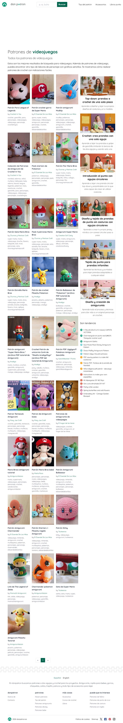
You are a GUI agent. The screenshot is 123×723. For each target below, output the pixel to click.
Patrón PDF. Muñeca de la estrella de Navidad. (97, 364)
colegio (71, 178)
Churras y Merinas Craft (67, 169)
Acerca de (11, 697)
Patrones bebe (40, 710)
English (66, 678)
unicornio (35, 375)
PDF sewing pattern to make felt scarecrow (95, 358)
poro (23, 117)
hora (24, 186)
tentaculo (25, 424)
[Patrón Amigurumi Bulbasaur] (67, 451)
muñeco (11, 181)
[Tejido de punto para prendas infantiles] (97, 249)
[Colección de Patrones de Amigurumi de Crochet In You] (19, 148)
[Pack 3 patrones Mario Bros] (43, 213)
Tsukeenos (62, 531)
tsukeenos (69, 537)
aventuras (11, 188)
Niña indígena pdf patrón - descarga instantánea (97, 370)
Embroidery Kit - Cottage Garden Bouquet (96, 395)
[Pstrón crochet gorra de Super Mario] (43, 89)
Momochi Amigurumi (18, 593)
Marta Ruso (38, 473)
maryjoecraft (13, 433)
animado (65, 244)
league (22, 183)
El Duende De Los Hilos (43, 114)
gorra (34, 117)
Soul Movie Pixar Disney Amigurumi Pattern (97, 346)
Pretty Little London (90, 387)
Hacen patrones (41, 697)
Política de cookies (83, 719)
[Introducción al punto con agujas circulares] (97, 163)
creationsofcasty (62, 246)
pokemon (66, 117)
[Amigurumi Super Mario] (67, 213)
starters (35, 550)
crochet (10, 117)
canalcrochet (13, 487)
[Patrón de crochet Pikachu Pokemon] (43, 272)
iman (21, 244)
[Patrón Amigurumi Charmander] (19, 510)
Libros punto (115, 4)
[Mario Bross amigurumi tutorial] (19, 451)
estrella (34, 246)
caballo (39, 368)
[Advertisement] (61, 27)
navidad (11, 179)
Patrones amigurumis (43, 703)
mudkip (59, 117)
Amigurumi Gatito (90, 341)
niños (66, 178)
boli (16, 244)
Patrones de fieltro (97, 697)
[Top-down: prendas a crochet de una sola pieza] (97, 86)
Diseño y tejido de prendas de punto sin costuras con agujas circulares (98, 222)
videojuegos (21, 120)
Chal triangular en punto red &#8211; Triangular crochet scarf (97, 337)
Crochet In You (15, 114)
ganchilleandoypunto (64, 369)
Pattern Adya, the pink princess (95, 354)
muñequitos (36, 484)
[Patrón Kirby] (67, 510)
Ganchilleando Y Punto (67, 359)
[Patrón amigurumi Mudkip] (67, 89)
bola (25, 181)
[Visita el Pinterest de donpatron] (110, 719)
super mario (60, 173)
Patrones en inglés (97, 707)
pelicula (10, 652)
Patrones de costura (97, 703)
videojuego (12, 122)
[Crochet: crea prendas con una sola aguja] (97, 123)
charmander (12, 547)
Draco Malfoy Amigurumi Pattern (96, 350)
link (9, 596)
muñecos (24, 428)
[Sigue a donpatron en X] (101, 719)
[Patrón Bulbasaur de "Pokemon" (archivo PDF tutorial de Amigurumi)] (67, 272)
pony (34, 368)
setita (58, 594)
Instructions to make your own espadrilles (95, 375)
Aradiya (37, 297)
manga (43, 302)
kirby (58, 535)
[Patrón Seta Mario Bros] (19, 213)
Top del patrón (85, 4)
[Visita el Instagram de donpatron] (114, 719)
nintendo (68, 367)
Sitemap (95, 719)
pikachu (41, 300)
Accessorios (100, 4)
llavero (67, 175)
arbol (23, 179)
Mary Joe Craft (16, 420)
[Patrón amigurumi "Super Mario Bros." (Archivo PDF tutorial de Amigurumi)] (19, 331)
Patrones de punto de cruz (100, 700)
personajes (12, 120)
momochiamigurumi (15, 601)
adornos (18, 179)
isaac (48, 424)
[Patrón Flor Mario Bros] (67, 148)
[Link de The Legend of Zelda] (19, 568)
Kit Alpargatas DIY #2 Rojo (93, 380)
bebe (43, 481)
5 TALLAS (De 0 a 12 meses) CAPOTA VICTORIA (97, 331)
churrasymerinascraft (64, 182)
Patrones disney (41, 707)
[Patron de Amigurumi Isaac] (43, 395)
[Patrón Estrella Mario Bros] (19, 272)
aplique (34, 251)
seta (18, 246)
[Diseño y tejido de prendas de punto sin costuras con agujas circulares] (97, 206)
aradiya (44, 305)
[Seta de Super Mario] (67, 568)
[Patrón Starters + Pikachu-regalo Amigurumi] (43, 510)
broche (19, 241)
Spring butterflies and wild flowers (96, 390)
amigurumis (44, 486)
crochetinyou (13, 125)
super (39, 117)
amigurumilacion (14, 489)
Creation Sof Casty (65, 235)
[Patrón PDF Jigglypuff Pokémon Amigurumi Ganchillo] (67, 331)
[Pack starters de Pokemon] (43, 148)
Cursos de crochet (69, 700)
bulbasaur (60, 306)
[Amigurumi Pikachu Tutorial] (19, 619)
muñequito (12, 431)
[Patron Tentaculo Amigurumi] (19, 395)
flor (66, 180)
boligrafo (59, 178)
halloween (19, 181)
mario (44, 117)
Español (57, 678)
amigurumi (36, 122)
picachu (35, 300)
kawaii (16, 183)
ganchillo (17, 117)
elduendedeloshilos (39, 129)
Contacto (11, 700)
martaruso (44, 491)
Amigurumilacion (16, 476)
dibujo (58, 244)
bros (24, 300)
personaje (21, 122)
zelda (13, 596)
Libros (64, 703)
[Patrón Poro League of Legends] (19, 89)
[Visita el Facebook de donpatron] (105, 719)
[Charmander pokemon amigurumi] (43, 568)
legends (11, 186)
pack (51, 178)
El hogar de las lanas (66, 423)
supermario (12, 370)
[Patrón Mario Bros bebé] (43, 451)
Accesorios (66, 697)
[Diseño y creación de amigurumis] (97, 289)
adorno (10, 183)
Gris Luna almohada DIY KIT (94, 384)
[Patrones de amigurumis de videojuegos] (67, 395)
